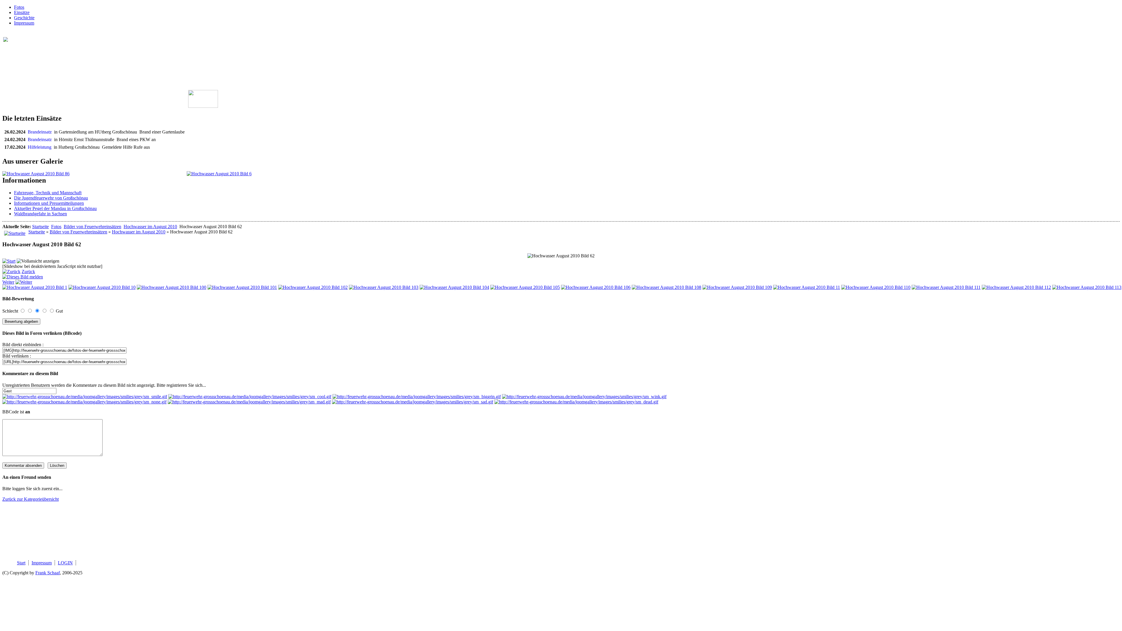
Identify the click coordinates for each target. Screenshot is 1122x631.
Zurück (28, 271)
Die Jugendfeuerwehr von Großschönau (51, 197)
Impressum (24, 22)
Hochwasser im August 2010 (150, 226)
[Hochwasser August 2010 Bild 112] (1016, 287)
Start (21, 562)
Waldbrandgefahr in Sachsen (40, 213)
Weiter (8, 282)
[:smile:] (84, 396)
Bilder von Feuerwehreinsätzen (92, 226)
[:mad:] (249, 401)
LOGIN (65, 562)
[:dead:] (576, 401)
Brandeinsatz (41, 131)
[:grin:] (417, 396)
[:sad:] (412, 401)
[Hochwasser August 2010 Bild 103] (383, 287)
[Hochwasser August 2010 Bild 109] (737, 287)
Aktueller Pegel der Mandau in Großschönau (55, 208)
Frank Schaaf (47, 572)
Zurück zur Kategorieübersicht (30, 499)
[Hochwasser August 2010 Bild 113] (1086, 287)
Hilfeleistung (41, 147)
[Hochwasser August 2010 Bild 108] (666, 287)
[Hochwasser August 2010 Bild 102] (313, 287)
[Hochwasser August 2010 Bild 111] (946, 287)
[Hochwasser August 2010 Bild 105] (525, 287)
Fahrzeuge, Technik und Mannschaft (48, 192)
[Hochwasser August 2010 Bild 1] (34, 287)
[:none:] (84, 401)
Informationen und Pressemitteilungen (49, 203)
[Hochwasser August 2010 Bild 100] (171, 287)
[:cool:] (249, 396)
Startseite (40, 226)
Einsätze (22, 12)
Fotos (19, 7)
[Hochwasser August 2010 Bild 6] (219, 173)
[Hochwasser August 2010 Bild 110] (875, 287)
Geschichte (24, 17)
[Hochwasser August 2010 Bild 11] (806, 287)
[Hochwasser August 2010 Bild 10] (102, 287)
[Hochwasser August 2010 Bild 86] (36, 173)
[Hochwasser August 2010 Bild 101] (242, 287)
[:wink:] (584, 396)
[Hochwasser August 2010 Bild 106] (596, 287)
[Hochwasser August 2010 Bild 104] (454, 287)
